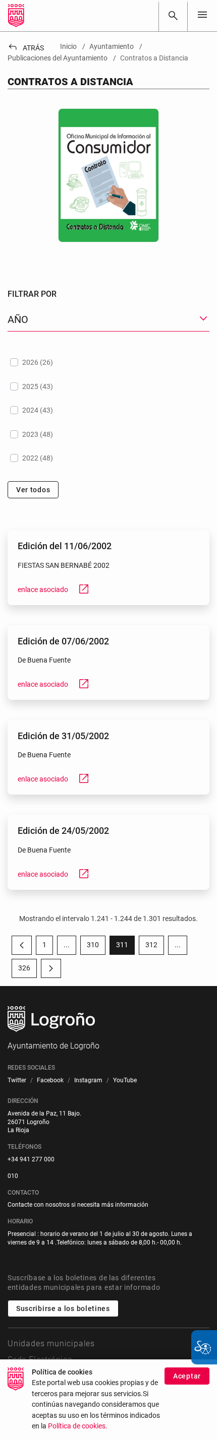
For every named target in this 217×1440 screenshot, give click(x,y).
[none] (202, 15)
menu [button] (202, 15)
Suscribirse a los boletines (63, 1308)
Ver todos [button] (33, 490)
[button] (66, 945)
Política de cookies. (77, 1426)
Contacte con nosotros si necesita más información (78, 1204)
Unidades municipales (51, 1343)
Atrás (26, 48)
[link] (173, 15)
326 (27, 970)
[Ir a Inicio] (16, 15)
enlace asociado (54, 589)
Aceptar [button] (187, 1376)
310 (96, 947)
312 (154, 947)
